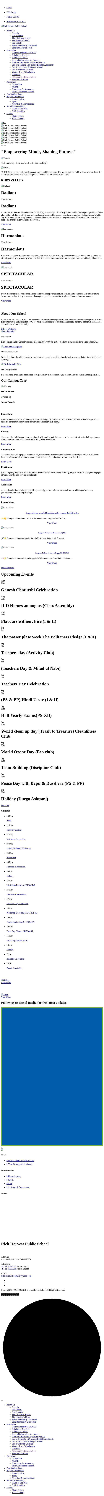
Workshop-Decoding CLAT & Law (21, 913)
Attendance (11, 857)
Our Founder (17, 35)
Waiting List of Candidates (23, 72)
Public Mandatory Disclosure (24, 45)
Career (9, 8)
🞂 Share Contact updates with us (20, 1160)
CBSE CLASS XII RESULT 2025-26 (44, 2)
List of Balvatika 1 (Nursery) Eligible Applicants (32, 65)
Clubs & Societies (19, 109)
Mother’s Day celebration (17, 903)
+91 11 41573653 (8, 1266)
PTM (8, 821)
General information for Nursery (26, 60)
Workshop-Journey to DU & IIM (20, 885)
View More (6, 224)
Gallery (9, 113)
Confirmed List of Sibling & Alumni (27, 67)
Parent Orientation (14, 968)
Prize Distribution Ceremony (18, 848)
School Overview (8, 329)
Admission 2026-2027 (16, 21)
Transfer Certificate (20, 79)
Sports (14, 101)
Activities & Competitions (23, 104)
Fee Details (17, 43)
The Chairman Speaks (21, 38)
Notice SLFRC (13, 17)
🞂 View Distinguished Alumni (19, 1164)
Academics (11, 82)
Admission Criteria (20, 57)
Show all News (7, 567)
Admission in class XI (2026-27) (20, 922)
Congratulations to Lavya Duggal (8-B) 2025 (52, 553)
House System (18, 99)
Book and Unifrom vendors (23, 77)
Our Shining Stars (14, 94)
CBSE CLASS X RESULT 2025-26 (80, 2)
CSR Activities (18, 111)
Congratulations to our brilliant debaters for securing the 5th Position (52, 513)
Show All (5, 805)
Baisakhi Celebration (15, 959)
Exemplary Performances (22, 89)
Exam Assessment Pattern (23, 91)
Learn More (6, 426)
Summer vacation (13, 830)
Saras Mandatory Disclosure (24, 1422)
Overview (16, 74)
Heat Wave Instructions (16, 894)
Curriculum (17, 84)
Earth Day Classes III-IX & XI (19, 931)
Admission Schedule (21, 55)
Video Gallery (18, 118)
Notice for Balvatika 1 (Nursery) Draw (28, 62)
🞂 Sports (10, 1180)
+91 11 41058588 (8, 1269)
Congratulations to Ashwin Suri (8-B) (52, 533)
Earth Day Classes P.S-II (16, 940)
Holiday (9, 876)
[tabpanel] (52, 892)
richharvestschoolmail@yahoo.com (16, 1276)
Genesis (15, 33)
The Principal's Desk (21, 40)
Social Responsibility (15, 106)
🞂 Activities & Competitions (18, 1187)
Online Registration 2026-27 (24, 52)
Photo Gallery (18, 116)
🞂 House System (13, 1176)
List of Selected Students (22, 70)
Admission (11, 50)
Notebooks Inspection (15, 839)
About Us (10, 31)
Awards (15, 87)
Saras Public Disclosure (22, 48)
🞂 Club (9, 1183)
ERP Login (11, 12)
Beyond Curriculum (15, 96)
